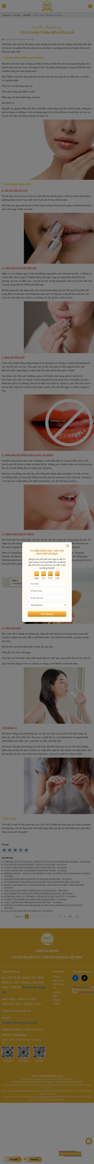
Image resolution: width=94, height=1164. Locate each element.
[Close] (68, 545)
